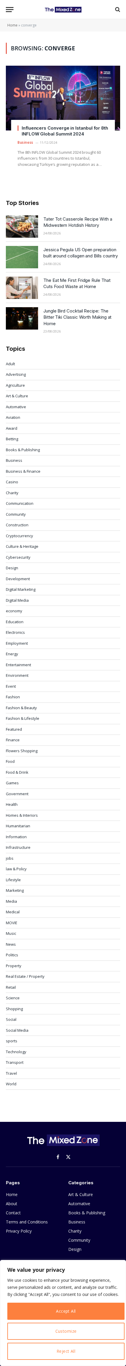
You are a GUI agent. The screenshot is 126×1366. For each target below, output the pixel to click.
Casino (12, 481)
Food (10, 761)
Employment (17, 643)
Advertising (16, 374)
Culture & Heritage (22, 546)
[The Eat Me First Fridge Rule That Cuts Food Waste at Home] (22, 288)
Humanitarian (18, 825)
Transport (14, 1062)
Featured (14, 729)
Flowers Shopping (22, 750)
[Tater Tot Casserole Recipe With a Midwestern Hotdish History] (22, 226)
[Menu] (9, 9)
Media (11, 901)
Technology (16, 1051)
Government (17, 793)
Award (11, 428)
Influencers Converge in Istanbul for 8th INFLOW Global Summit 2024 (65, 131)
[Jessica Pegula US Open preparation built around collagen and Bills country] (22, 257)
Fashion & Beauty (21, 707)
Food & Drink (17, 772)
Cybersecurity (18, 557)
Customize (66, 1331)
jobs (9, 858)
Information (16, 836)
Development (18, 578)
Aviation (13, 417)
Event (11, 686)
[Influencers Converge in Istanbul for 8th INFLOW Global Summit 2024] (63, 98)
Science (13, 997)
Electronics (15, 632)
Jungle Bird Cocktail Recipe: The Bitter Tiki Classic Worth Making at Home (77, 317)
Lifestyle (13, 879)
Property (13, 965)
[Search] (117, 9)
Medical (13, 911)
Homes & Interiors (22, 815)
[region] (63, 1313)
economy (14, 610)
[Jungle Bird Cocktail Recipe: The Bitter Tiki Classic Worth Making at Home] (22, 318)
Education (14, 621)
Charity (12, 492)
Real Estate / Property (25, 976)
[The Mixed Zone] (63, 9)
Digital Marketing (20, 589)
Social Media (17, 1030)
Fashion (13, 696)
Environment (17, 675)
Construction (17, 524)
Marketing (15, 890)
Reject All (66, 1351)
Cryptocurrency (19, 535)
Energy (12, 653)
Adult (10, 363)
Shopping (14, 1008)
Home (12, 25)
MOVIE (11, 922)
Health (12, 804)
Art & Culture (17, 395)
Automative (16, 406)
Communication (19, 503)
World (11, 1083)
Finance (13, 739)
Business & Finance (23, 471)
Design (12, 567)
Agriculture (15, 385)
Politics (12, 954)
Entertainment (18, 664)
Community (16, 514)
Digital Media (17, 600)
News (11, 944)
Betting (12, 438)
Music (11, 933)
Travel (11, 1073)
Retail (11, 987)
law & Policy (16, 868)
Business (14, 460)
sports (11, 1040)
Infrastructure (18, 847)
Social (11, 1019)
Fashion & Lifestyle (22, 718)
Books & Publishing (23, 449)
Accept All (66, 1311)
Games (12, 782)
